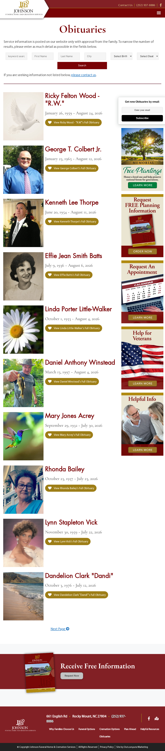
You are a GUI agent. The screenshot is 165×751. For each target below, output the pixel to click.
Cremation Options (109, 729)
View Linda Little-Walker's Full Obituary (76, 328)
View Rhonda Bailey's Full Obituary (73, 488)
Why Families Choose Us (61, 729)
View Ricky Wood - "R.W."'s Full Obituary (76, 122)
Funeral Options (86, 729)
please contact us (83, 75)
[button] (159, 13)
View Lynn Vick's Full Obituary (70, 541)
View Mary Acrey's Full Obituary (72, 434)
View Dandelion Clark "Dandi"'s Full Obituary (79, 594)
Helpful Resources (149, 729)
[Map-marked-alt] (156, 718)
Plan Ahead (130, 729)
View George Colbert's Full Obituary (74, 168)
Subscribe (142, 118)
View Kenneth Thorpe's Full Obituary (74, 221)
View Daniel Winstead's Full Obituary (75, 381)
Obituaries (104, 736)
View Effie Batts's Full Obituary (71, 274)
